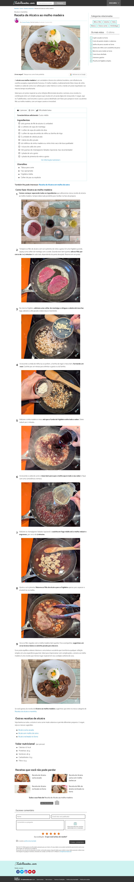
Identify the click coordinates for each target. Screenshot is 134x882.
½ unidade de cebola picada (31, 136)
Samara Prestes (26, 22)
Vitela (114, 22)
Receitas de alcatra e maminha (25, 711)
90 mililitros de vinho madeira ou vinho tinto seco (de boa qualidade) (47, 143)
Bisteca (93, 26)
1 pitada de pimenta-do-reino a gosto (35, 156)
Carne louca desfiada (99, 54)
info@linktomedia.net (65, 852)
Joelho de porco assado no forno (103, 44)
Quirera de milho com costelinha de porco (106, 47)
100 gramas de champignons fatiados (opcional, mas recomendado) (46, 149)
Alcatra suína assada (26, 730)
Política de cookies (85, 879)
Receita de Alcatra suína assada (39, 776)
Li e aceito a (27, 841)
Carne (21, 8)
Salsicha (106, 22)
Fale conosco (48, 879)
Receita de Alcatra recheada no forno (39, 787)
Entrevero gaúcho (98, 57)
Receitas (16, 8)
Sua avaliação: (39, 837)
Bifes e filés (97, 22)
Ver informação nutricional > (51, 160)
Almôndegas (114, 26)
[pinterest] (34, 871)
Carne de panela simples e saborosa (104, 41)
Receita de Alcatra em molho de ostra (54, 184)
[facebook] (18, 871)
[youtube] (30, 871)
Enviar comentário (77, 842)
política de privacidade (30, 841)
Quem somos (40, 879)
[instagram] (26, 871)
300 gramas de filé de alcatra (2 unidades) (37, 123)
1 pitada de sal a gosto (29, 153)
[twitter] (22, 871)
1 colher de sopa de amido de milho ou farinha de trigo (41, 133)
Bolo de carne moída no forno (102, 51)
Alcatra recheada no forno (28, 736)
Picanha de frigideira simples (102, 61)
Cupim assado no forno (100, 38)
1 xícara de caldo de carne (31, 146)
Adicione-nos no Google (78, 74)
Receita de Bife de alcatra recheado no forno (76, 789)
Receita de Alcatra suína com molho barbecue (76, 778)
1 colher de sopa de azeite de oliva (34, 130)
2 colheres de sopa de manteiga (33, 126)
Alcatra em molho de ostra (28, 733)
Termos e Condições (59, 879)
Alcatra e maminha (28, 8)
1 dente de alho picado (29, 140)
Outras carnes (103, 26)
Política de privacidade (72, 879)
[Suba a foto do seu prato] (57, 803)
